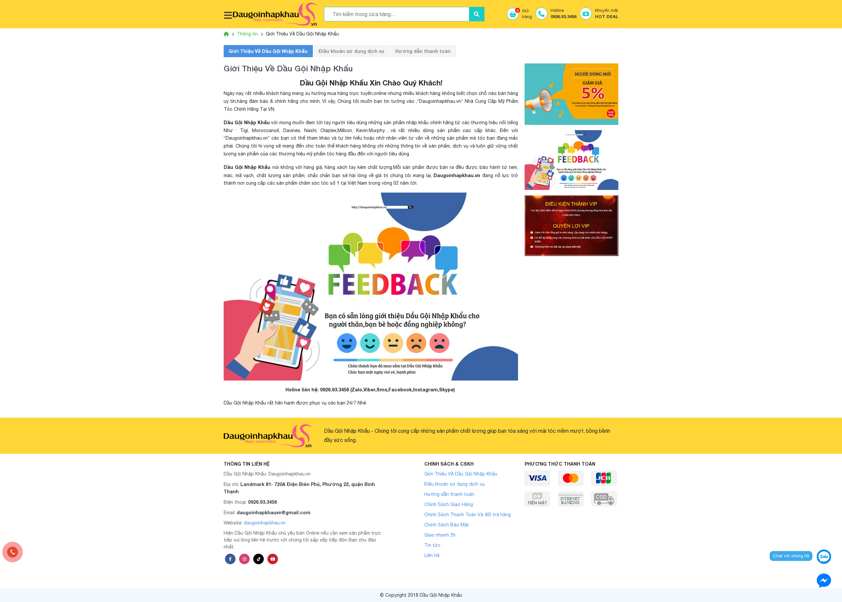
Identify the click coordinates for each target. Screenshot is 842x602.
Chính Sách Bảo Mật (446, 524)
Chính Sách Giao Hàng (448, 504)
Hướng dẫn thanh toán (423, 51)
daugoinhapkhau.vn (264, 522)
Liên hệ (431, 555)
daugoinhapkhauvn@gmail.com (273, 512)
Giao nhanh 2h (440, 535)
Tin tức (432, 545)
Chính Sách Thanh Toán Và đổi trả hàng (467, 514)
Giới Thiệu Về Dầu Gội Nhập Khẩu (268, 51)
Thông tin (247, 33)
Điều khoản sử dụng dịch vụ (351, 51)
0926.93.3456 (262, 502)
